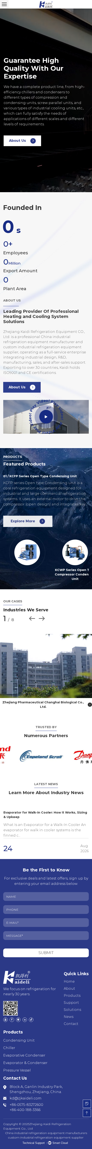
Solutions (72, 1005)
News (68, 1012)
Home (69, 977)
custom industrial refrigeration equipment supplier (45, 1133)
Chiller (9, 1043)
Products (72, 991)
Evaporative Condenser (24, 1051)
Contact (71, 1019)
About (69, 984)
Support (71, 998)
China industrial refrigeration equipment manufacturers (46, 1128)
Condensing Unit (19, 1036)
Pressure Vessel (17, 1066)
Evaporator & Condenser (25, 1058)
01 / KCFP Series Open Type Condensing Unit (40, 476)
